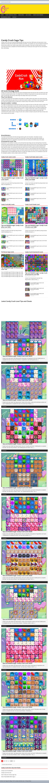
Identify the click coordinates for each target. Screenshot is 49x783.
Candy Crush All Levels (11, 14)
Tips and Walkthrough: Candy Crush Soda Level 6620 (36, 178)
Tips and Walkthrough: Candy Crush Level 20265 (17, 575)
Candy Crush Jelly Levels (7, 204)
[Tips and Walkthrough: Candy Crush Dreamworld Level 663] (27, 290)
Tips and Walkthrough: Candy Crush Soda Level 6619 (38, 188)
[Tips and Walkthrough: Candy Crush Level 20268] (3, 195)
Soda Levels (21, 14)
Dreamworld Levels (5, 17)
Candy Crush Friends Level (32, 204)
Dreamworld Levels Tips (8, 141)
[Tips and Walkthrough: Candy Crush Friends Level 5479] (27, 237)
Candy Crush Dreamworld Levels (34, 252)
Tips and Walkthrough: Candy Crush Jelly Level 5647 (15, 246)
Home (2, 14)
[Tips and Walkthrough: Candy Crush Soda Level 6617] (27, 200)
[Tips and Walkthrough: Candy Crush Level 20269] (3, 190)
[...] (11, 184)
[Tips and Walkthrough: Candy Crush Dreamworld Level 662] (27, 295)
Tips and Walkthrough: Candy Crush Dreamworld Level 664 (37, 283)
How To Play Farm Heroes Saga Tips (8, 774)
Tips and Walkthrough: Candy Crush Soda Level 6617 (38, 199)
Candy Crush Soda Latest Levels (33, 157)
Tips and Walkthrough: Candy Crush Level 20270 (12, 178)
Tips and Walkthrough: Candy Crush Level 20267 (14, 199)
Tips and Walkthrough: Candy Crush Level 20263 (17, 663)
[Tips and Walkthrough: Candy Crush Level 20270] (12, 175)
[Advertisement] (24, 28)
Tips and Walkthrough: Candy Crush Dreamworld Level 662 (37, 294)
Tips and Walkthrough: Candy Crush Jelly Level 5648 (15, 241)
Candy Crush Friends (38, 14)
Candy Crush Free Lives (6, 772)
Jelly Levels (28, 14)
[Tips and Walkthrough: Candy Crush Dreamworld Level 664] (27, 285)
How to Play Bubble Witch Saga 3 (8, 776)
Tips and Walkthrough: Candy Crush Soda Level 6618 (38, 194)
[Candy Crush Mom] (24, 9)
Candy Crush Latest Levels (8, 157)
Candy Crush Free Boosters (7, 770)
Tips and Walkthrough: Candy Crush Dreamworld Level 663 (37, 289)
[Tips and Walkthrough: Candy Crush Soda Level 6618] (27, 195)
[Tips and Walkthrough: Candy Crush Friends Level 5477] (27, 248)
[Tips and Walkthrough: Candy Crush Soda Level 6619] (27, 190)
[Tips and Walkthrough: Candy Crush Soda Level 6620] (36, 175)
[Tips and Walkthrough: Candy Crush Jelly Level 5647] (3, 248)
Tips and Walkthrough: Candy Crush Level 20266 (17, 532)
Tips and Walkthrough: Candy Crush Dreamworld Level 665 (36, 273)
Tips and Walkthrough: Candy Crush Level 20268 (14, 194)
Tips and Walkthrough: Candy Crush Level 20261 (17, 751)
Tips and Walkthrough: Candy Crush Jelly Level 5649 (15, 236)
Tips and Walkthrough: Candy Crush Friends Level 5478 (38, 241)
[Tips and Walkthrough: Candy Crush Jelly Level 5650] (12, 223)
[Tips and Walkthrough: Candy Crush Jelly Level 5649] (3, 237)
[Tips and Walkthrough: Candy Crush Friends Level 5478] (27, 242)
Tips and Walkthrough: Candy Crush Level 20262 (17, 707)
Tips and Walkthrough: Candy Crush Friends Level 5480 (36, 226)
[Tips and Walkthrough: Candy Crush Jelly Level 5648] (3, 242)
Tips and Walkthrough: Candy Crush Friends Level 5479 (38, 236)
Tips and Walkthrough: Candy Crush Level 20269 (14, 188)
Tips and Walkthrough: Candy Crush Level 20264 (17, 619)
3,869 (11, 761)
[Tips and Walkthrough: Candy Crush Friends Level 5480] (36, 223)
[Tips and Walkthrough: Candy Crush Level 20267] (3, 200)
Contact (14, 17)
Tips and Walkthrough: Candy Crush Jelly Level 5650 (12, 226)
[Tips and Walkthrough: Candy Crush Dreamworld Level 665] (36, 270)
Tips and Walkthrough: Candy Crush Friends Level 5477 (38, 246)
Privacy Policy (28, 781)
